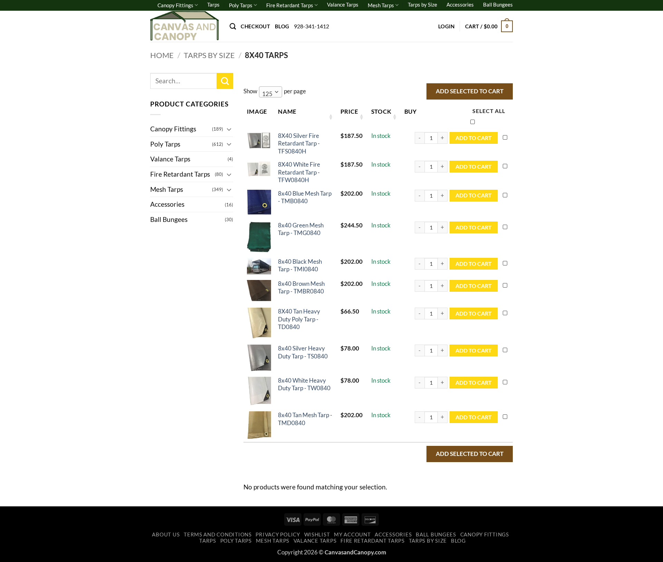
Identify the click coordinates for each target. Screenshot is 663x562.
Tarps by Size (422, 4)
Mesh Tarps (381, 5)
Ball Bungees (498, 4)
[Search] (233, 26)
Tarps (213, 4)
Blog (282, 26)
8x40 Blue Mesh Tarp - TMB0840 (305, 197)
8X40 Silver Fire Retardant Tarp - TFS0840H (299, 143)
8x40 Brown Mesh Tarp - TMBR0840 (301, 287)
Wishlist (317, 534)
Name (287, 111)
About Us (166, 534)
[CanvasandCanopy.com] (184, 26)
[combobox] (270, 91)
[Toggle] (229, 129)
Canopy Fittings (175, 5)
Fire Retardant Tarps (289, 5)
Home (162, 55)
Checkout (255, 26)
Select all (488, 111)
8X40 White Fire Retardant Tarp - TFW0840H (299, 172)
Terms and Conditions (218, 534)
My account (352, 534)
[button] (446, 26)
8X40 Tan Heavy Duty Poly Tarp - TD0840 (299, 319)
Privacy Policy (278, 534)
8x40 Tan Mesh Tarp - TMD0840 (305, 418)
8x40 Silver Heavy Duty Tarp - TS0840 (303, 352)
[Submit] (225, 81)
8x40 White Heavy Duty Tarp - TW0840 (304, 384)
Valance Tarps (342, 4)
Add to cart (473, 138)
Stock (381, 111)
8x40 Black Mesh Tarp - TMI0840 (300, 265)
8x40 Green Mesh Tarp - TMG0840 (301, 229)
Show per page (274, 92)
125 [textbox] (267, 93)
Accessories (460, 4)
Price (349, 111)
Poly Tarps (240, 5)
